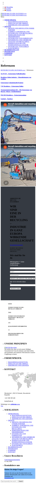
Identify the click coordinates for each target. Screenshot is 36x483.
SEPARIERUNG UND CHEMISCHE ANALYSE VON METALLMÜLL (19, 40)
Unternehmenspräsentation (12, 459)
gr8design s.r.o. (15, 404)
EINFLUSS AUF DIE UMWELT (18, 23)
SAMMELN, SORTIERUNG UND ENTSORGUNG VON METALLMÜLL (20, 32)
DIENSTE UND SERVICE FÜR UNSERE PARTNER (22, 423)
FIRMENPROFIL (13, 414)
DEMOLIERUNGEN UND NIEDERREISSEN (16, 35)
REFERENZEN (13, 448)
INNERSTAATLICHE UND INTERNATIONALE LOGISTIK (18, 44)
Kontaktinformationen (16, 245)
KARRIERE (12, 450)
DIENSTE (11, 420)
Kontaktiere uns (9, 478)
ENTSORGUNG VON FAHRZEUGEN (20, 38)
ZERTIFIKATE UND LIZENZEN (18, 25)
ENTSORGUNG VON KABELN (18, 46)
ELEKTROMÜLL (13, 48)
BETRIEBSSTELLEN (15, 447)
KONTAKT (11, 452)
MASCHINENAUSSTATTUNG (18, 21)
